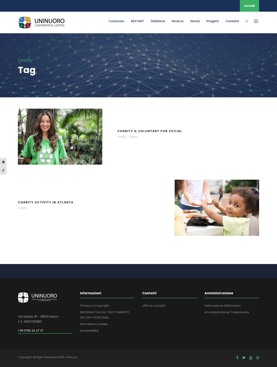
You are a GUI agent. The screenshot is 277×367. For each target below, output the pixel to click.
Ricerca (177, 21)
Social (133, 136)
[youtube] (250, 357)
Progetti (213, 21)
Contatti (232, 21)
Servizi (195, 21)
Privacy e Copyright (94, 305)
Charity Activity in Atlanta (45, 202)
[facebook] (237, 357)
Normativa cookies (94, 324)
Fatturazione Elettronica (222, 305)
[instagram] (257, 357)
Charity (121, 136)
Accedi (249, 6)
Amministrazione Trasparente (226, 312)
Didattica (158, 21)
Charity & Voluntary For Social (149, 131)
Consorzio (116, 21)
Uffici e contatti (153, 305)
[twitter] (244, 357)
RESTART (137, 21)
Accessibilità (89, 330)
